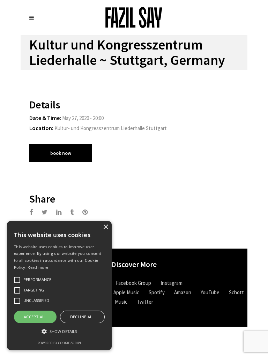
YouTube (210, 292)
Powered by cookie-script (59, 343)
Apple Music (126, 292)
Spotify (157, 292)
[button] (59, 331)
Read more (38, 267)
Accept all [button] (35, 316)
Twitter (145, 301)
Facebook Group (133, 283)
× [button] (105, 227)
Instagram (172, 283)
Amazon (182, 292)
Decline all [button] (82, 316)
